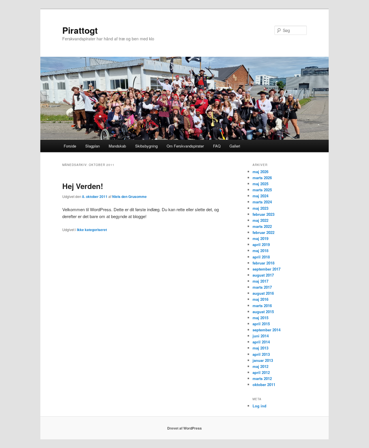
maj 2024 (260, 196)
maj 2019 (260, 238)
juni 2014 (261, 336)
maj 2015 (260, 317)
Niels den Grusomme (129, 196)
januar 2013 (263, 360)
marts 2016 (262, 305)
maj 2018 (260, 250)
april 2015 (261, 323)
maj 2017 (260, 281)
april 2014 (261, 342)
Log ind (259, 406)
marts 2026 (262, 177)
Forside (70, 146)
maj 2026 (260, 171)
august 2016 (263, 293)
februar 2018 (263, 263)
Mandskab (117, 146)
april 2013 (261, 354)
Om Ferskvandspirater (185, 146)
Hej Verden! (82, 186)
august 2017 (263, 275)
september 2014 (266, 329)
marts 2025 (262, 189)
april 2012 (261, 372)
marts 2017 (262, 287)
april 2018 (261, 257)
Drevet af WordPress (184, 428)
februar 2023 (263, 214)
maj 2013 (260, 348)
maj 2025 (260, 183)
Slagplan (92, 146)
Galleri (234, 146)
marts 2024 (262, 202)
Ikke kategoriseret (92, 229)
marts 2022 (262, 226)
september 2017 (266, 269)
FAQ (217, 146)
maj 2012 (260, 366)
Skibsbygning (146, 146)
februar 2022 (263, 232)
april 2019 (261, 244)
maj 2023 (260, 208)
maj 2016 (260, 299)
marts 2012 (262, 378)
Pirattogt (80, 30)
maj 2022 (260, 220)
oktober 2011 (264, 384)
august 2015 (263, 311)
